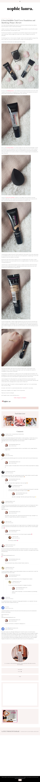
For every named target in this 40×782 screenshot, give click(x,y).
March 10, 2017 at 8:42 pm (9, 598)
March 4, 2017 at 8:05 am (9, 522)
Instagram (19, 397)
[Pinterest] (20, 671)
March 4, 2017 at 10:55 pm (13, 576)
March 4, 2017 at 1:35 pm (16, 486)
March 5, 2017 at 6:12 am (16, 582)
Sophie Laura (20, 9)
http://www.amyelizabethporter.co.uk (8, 617)
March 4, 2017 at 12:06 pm (13, 531)
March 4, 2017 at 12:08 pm (13, 480)
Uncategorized (4, 18)
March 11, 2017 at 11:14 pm (9, 629)
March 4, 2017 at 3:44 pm (19, 494)
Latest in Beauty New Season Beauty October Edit (8, 420)
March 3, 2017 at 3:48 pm (9, 455)
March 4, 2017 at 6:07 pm (12, 560)
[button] (20, 1)
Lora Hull (7, 521)
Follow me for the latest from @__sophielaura (30, 731)
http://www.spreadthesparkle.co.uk (8, 555)
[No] (38, 779)
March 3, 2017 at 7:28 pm (12, 463)
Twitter (15, 397)
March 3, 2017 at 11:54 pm (9, 502)
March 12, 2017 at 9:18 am (13, 621)
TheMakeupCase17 (8, 567)
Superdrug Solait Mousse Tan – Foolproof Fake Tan (31, 422)
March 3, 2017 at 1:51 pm (9, 435)
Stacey (6, 597)
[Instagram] (21, 671)
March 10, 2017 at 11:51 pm (9, 608)
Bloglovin (24, 397)
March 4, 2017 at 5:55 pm (9, 546)
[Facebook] (18, 671)
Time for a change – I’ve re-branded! (20, 420)
